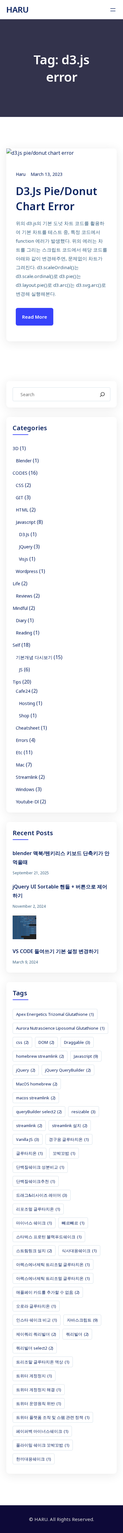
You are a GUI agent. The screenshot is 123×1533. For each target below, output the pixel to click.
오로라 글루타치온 (36, 1306)
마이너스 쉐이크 (34, 1223)
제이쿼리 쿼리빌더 (36, 1334)
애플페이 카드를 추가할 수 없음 (47, 1292)
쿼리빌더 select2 (34, 1348)
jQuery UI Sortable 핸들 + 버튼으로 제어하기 (60, 891)
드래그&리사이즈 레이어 (41, 1195)
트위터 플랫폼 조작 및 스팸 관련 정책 (53, 1417)
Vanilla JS (27, 1139)
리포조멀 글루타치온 (38, 1209)
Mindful (20, 608)
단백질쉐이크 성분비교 (40, 1167)
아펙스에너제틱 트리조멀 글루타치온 (53, 1278)
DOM (46, 1042)
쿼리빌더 (77, 1334)
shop (24, 716)
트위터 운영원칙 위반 (38, 1403)
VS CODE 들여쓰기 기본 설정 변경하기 (56, 951)
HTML (22, 510)
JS (21, 670)
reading (24, 633)
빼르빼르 (73, 1223)
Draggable (77, 1042)
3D (16, 448)
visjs (23, 559)
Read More (34, 317)
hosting (27, 703)
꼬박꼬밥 (64, 1153)
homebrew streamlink (40, 1056)
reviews (24, 596)
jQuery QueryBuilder (68, 1070)
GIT (19, 497)
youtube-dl (27, 802)
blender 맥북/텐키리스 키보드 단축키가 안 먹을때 (61, 857)
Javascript (26, 522)
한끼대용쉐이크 (33, 1459)
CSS (20, 485)
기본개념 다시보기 (34, 657)
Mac (20, 765)
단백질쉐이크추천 (35, 1181)
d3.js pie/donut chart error (56, 198)
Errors (22, 740)
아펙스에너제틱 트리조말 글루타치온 (53, 1264)
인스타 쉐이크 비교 (36, 1320)
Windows (25, 789)
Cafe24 (23, 691)
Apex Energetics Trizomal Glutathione (55, 1014)
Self (16, 645)
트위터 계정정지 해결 (38, 1389)
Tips (17, 682)
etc (19, 752)
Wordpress (27, 571)
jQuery (25, 547)
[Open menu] (113, 10)
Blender (24, 461)
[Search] (102, 394)
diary (21, 620)
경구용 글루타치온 (69, 1139)
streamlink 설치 (69, 1125)
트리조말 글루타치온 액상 (42, 1362)
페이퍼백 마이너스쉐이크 (42, 1431)
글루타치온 (29, 1153)
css (22, 1042)
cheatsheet (28, 728)
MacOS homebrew (36, 1084)
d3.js (24, 534)
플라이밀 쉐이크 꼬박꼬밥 (42, 1445)
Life (16, 584)
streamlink (27, 777)
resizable (84, 1111)
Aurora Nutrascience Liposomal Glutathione (60, 1028)
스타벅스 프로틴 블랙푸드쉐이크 (49, 1237)
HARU (17, 9)
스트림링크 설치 (34, 1250)
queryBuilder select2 (39, 1111)
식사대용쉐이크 (79, 1250)
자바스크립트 (82, 1320)
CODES (20, 473)
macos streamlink (36, 1098)
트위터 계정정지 (34, 1376)
